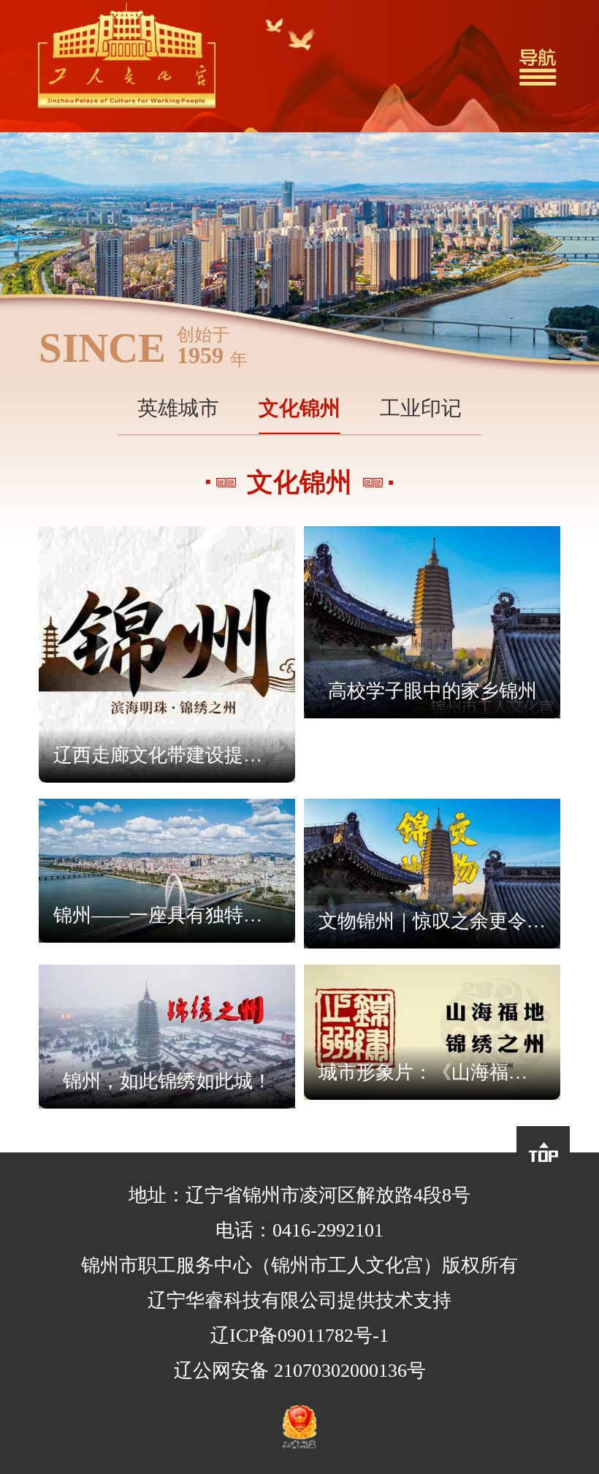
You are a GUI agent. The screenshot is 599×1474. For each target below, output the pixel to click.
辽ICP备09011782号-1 (299, 1335)
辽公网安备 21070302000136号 (300, 1370)
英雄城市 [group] (178, 408)
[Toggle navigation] (538, 66)
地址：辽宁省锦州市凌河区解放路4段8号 (299, 1195)
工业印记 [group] (421, 408)
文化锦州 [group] (299, 408)
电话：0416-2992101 (299, 1230)
